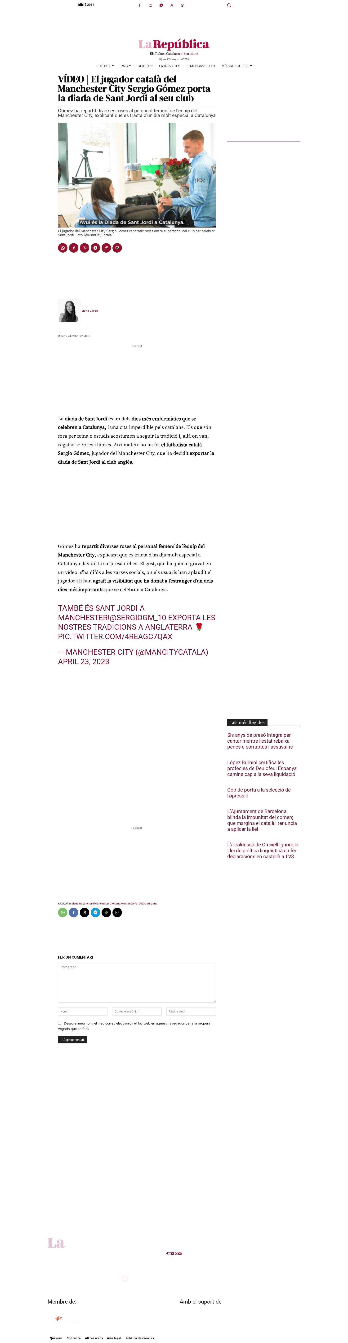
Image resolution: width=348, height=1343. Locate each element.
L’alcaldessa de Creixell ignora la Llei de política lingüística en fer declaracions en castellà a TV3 (262, 850)
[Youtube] (180, 1254)
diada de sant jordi (83, 903)
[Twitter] (172, 5)
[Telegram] (161, 5)
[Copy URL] (106, 248)
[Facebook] (140, 5)
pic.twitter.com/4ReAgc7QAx (115, 636)
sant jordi (120, 903)
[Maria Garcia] (69, 310)
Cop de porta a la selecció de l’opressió (259, 793)
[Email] (117, 248)
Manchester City (105, 903)
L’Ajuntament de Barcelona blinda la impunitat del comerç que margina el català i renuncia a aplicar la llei (262, 820)
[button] (229, 5)
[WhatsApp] (182, 5)
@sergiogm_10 (138, 617)
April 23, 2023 (83, 661)
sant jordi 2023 (135, 903)
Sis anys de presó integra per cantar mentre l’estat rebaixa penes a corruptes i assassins (260, 741)
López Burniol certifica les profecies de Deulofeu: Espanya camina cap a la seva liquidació (262, 768)
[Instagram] (150, 5)
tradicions (151, 903)
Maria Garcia (89, 310)
